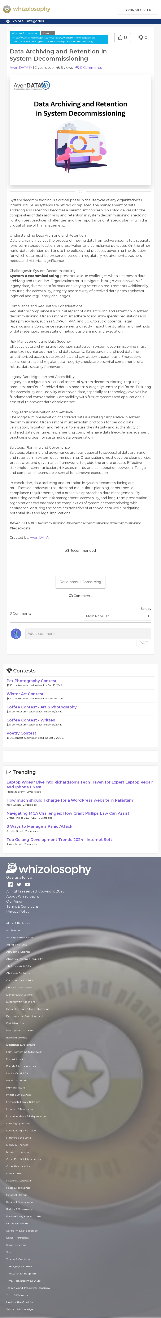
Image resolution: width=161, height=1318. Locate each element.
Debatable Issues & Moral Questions (27, 1008)
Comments (91, 68)
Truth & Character (17, 1295)
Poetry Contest (21, 733)
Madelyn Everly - (16, 791)
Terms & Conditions (22, 906)
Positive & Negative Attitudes (23, 1216)
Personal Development (20, 1202)
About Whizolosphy (23, 896)
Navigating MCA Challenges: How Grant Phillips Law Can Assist (67, 813)
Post (144, 643)
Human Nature (15, 1087)
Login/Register (137, 10)
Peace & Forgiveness (18, 1187)
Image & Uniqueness (18, 1094)
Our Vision (14, 901)
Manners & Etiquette (18, 1137)
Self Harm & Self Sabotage (22, 1230)
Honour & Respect (17, 1080)
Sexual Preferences (17, 1237)
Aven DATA (19, 68)
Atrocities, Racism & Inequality (24, 958)
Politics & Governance (19, 1209)
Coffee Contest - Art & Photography (41, 707)
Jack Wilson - (14, 804)
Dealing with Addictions (20, 1001)
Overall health (14, 1173)
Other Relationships (18, 1166)
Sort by (146, 609)
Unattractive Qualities (19, 1302)
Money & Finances (17, 1144)
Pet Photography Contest (31, 681)
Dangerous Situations (19, 994)
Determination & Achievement (24, 1016)
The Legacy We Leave (19, 1266)
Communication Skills (19, 980)
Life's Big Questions (18, 1123)
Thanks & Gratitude (18, 1259)
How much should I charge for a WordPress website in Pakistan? (70, 800)
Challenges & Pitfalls (18, 966)
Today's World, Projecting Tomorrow (28, 1287)
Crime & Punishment (19, 987)
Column (48, 32)
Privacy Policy (17, 912)
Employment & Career (20, 1030)
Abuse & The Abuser (18, 923)
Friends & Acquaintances (21, 1066)
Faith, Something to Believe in (24, 1051)
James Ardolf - (15, 844)
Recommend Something (80, 582)
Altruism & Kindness (18, 951)
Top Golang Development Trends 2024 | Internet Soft (59, 839)
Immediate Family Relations (23, 1101)
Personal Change (16, 1194)
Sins (8, 1252)
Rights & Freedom (17, 1223)
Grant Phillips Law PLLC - (22, 817)
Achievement (14, 930)
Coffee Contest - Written (30, 720)
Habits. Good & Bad (18, 1073)
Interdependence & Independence (26, 1116)
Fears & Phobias (15, 1059)
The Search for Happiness (21, 1273)
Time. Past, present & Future (23, 1280)
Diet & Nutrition (15, 1023)
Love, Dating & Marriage (21, 1130)
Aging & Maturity (16, 944)
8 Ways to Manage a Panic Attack (39, 826)
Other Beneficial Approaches (23, 1159)
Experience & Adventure (20, 1044)
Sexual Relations (16, 1244)
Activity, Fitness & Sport (20, 937)
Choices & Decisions (18, 973)
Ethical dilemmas (16, 1037)
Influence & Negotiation (20, 1109)
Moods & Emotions (17, 1152)
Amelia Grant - (15, 831)
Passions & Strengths (18, 1180)
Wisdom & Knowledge (25, 32)
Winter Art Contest (25, 694)
